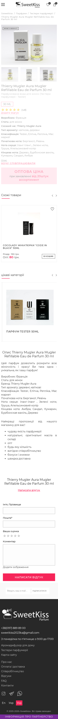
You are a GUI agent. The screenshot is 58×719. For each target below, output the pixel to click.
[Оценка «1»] (4, 536)
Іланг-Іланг (24, 145)
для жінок (16, 121)
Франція (21, 117)
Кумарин (6, 155)
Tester (23, 134)
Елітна (32, 134)
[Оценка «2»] (8, 536)
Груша (5, 148)
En (3, 702)
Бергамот (29, 141)
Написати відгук (29, 490)
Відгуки (6, 676)
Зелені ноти (40, 145)
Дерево (24, 152)
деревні (35, 130)
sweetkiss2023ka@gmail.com (20, 632)
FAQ (3, 680)
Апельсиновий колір (23, 148)
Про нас (6, 661)
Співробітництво (12, 671)
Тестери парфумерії (14, 650)
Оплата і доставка (13, 666)
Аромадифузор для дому (18, 645)
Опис (4, 160)
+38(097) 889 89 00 (13, 628)
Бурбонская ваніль (42, 152)
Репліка (42, 134)
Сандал (18, 155)
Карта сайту (9, 654)
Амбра (28, 155)
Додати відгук (10, 113)
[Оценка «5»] (19, 536)
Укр (11, 702)
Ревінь (40, 141)
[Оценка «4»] (15, 536)
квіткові (24, 130)
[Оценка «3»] (12, 536)
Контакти (7, 685)
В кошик (49, 256)
